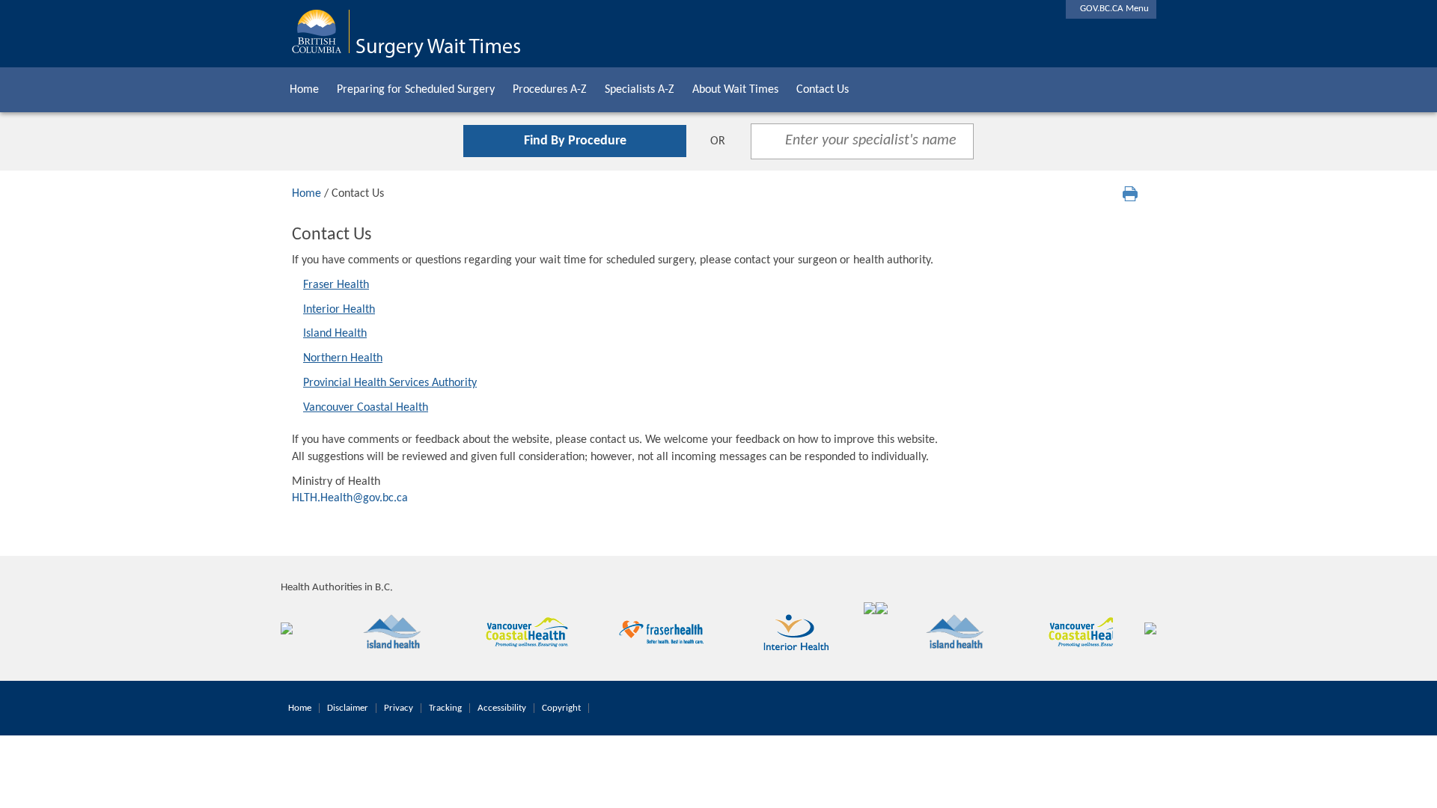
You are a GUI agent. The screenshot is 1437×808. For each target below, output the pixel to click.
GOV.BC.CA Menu (1111, 8)
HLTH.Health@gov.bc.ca (350, 498)
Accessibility (502, 708)
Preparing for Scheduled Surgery (416, 90)
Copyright (561, 708)
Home (304, 90)
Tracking (445, 708)
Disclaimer (347, 708)
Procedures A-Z (550, 90)
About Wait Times (735, 90)
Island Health (335, 334)
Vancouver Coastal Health (365, 408)
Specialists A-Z (639, 90)
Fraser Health (336, 285)
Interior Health (339, 310)
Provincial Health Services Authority (390, 383)
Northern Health (342, 358)
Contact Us (822, 90)
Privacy (398, 708)
